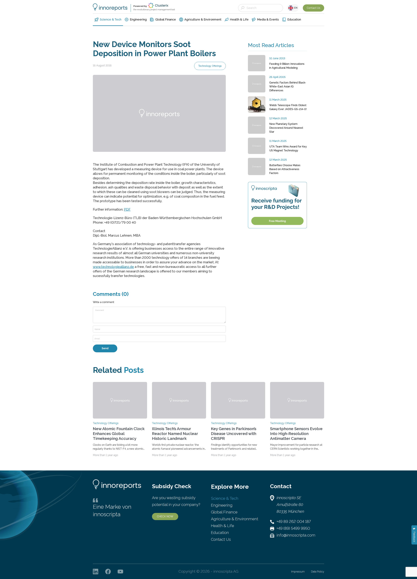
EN (295, 8)
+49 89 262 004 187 (294, 521)
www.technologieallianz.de (113, 267)
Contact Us (313, 7)
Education (220, 532)
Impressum (298, 571)
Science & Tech (224, 498)
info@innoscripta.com (296, 535)
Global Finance (224, 512)
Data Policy (317, 571)
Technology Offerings (210, 66)
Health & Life (222, 525)
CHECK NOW (165, 516)
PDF (127, 209)
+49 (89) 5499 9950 (293, 528)
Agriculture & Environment (234, 519)
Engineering (221, 505)
